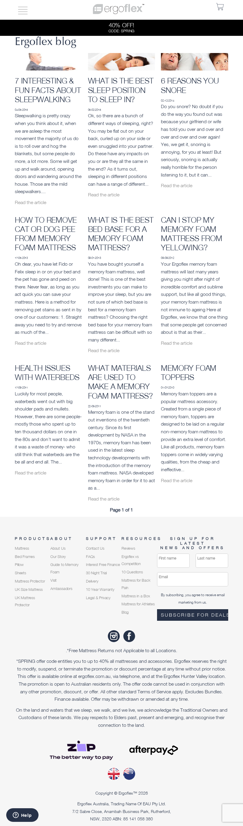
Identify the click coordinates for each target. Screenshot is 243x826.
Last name (206, 558)
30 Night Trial (96, 573)
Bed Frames (25, 556)
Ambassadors (61, 588)
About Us (57, 548)
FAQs (90, 556)
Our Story (58, 556)
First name (167, 558)
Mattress (22, 548)
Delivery (92, 581)
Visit (53, 580)
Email (163, 577)
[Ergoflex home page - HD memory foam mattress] (118, 8)
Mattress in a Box (136, 596)
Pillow (19, 564)
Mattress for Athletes (138, 604)
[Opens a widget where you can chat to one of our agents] (22, 815)
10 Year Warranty (100, 589)
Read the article (30, 202)
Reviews (128, 548)
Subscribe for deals (194, 615)
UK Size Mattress (29, 589)
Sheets (20, 573)
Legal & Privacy (98, 598)
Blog (125, 612)
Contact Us (95, 548)
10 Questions (132, 572)
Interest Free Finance (103, 564)
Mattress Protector (30, 581)
